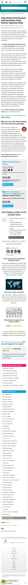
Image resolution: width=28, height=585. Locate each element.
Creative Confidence (8, 433)
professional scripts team (13, 253)
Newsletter (14, 567)
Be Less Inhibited (7, 399)
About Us (14, 549)
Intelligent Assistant (10, 10)
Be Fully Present (7, 397)
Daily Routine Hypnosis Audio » (9, 525)
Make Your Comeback (8, 477)
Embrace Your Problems (9, 445)
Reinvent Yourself (7, 490)
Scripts (14, 555)
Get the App (14, 569)
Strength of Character (8, 504)
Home (14, 547)
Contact (14, 562)
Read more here (13, 181)
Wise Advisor (6, 514)
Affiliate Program (14, 558)
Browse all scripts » (8, 518)
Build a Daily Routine (7, 115)
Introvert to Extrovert (8, 465)
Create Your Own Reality (9, 431)
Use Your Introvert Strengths (10, 512)
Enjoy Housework (7, 448)
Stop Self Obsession (8, 502)
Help (14, 560)
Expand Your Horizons (9, 450)
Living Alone (6, 472)
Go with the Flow (7, 458)
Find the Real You (7, 455)
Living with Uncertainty (9, 475)
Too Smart (5, 509)
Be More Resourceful (8, 409)
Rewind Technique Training (10, 375)
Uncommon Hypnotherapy (10, 380)
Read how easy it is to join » (16, 237)
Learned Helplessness (9, 468)
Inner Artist (6, 463)
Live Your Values (7, 470)
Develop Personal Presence (10, 441)
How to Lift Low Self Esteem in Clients (13, 385)
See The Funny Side (8, 494)
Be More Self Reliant (8, 411)
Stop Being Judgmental (9, 499)
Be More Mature (7, 406)
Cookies (14, 565)
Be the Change (7, 416)
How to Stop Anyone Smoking (11, 378)
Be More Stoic (6, 414)
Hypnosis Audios (14, 553)
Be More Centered (7, 401)
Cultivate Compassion (8, 436)
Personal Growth (7, 485)
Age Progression (7, 394)
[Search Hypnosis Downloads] (26, 8)
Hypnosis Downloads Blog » (8, 531)
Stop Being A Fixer (8, 497)
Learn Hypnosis (14, 551)
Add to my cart (9, 184)
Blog (14, 556)
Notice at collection (7, 583)
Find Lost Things (7, 453)
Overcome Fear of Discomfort (11, 480)
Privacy (14, 564)
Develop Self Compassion (10, 443)
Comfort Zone (6, 428)
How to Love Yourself (8, 460)
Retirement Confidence (9, 492)
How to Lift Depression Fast (10, 373)
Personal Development (9, 391)
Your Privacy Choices (12, 580)
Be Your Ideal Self (7, 423)
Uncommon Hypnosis (8, 368)
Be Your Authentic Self (9, 419)
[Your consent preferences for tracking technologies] (25, 582)
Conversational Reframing (10, 370)
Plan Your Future (7, 487)
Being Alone (6, 426)
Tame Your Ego (7, 507)
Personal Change (7, 482)
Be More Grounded (8, 404)
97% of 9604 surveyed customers (11, 342)
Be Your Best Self (7, 421)
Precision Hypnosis (8, 383)
